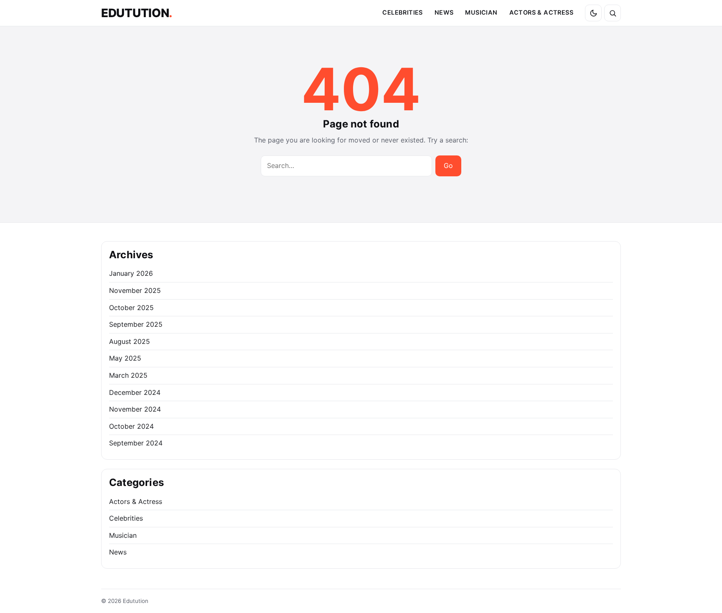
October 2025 (131, 307)
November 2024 (135, 409)
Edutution (137, 13)
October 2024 (131, 426)
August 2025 (129, 341)
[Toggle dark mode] (593, 13)
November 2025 (135, 290)
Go (448, 165)
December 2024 (134, 392)
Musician (481, 12)
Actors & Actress (541, 12)
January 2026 (131, 273)
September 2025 (136, 324)
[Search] (612, 13)
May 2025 (125, 358)
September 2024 (136, 443)
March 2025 (128, 375)
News (444, 12)
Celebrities (402, 12)
